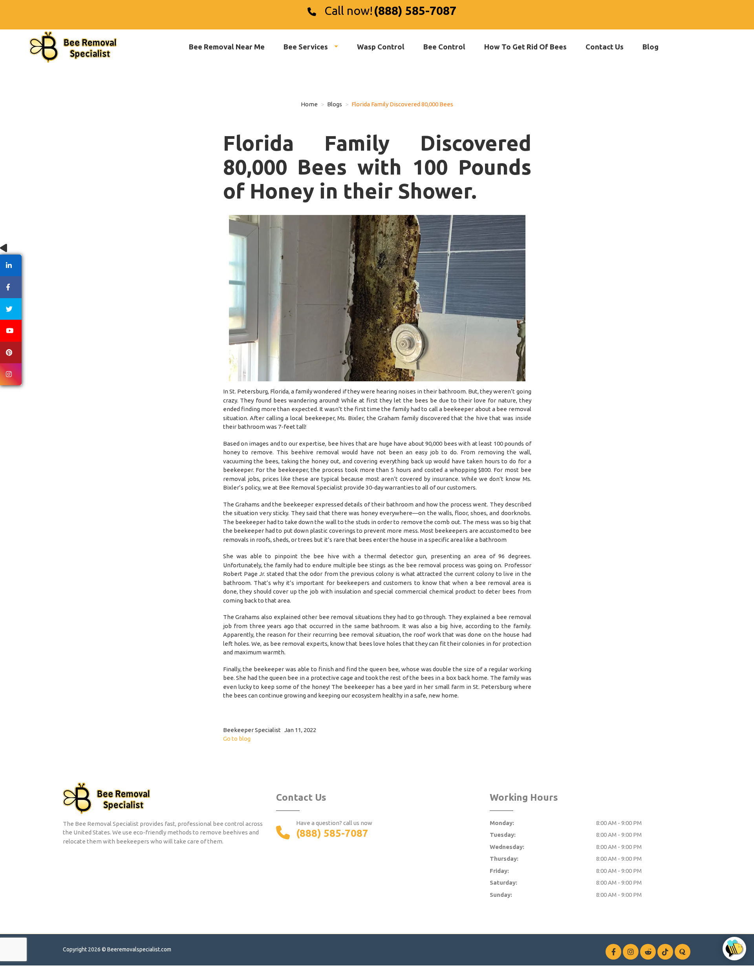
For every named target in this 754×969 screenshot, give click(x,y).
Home (309, 104)
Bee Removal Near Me (227, 47)
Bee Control (444, 47)
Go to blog (237, 738)
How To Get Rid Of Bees (525, 47)
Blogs (334, 104)
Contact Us (605, 47)
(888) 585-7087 (415, 10)
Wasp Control (380, 47)
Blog (650, 47)
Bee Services (306, 47)
